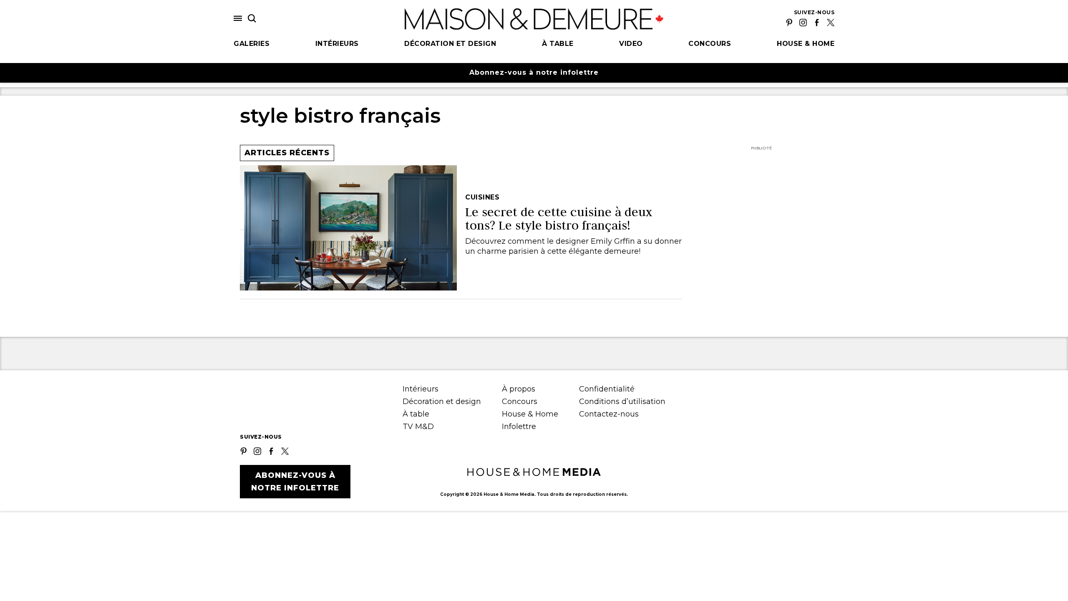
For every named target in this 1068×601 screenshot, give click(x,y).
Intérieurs (337, 44)
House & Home (805, 44)
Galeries (252, 44)
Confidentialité (607, 389)
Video (631, 44)
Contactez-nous (609, 414)
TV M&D (418, 426)
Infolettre (519, 426)
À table (558, 44)
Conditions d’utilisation (622, 401)
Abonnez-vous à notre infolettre (534, 72)
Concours (709, 44)
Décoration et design (450, 44)
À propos (518, 389)
